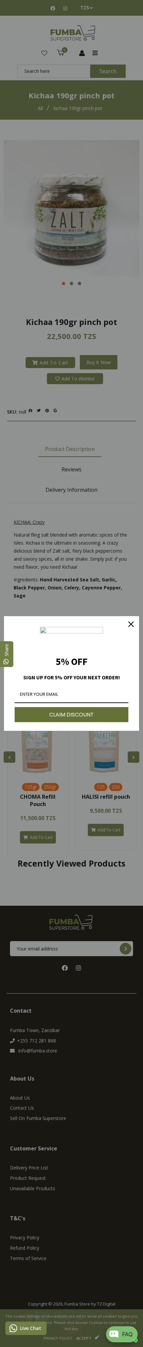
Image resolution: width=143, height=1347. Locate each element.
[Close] (131, 624)
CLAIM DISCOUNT (71, 714)
